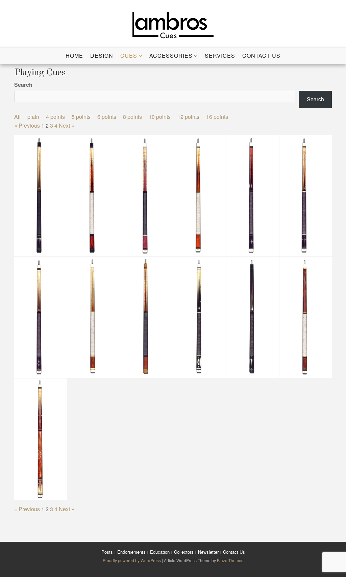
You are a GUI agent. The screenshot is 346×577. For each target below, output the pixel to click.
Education (160, 552)
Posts (107, 552)
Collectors (184, 552)
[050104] (199, 195)
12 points (188, 117)
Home (74, 55)
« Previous (27, 125)
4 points (55, 117)
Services (220, 55)
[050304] (40, 195)
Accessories (171, 55)
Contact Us (261, 55)
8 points (132, 117)
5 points (81, 117)
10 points (160, 117)
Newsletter (208, 552)
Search (23, 84)
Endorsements (131, 552)
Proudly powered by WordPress (132, 560)
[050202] (93, 195)
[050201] (146, 195)
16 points (217, 117)
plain (33, 117)
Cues (128, 55)
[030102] (146, 317)
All (17, 117)
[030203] (93, 317)
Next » (66, 125)
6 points (106, 117)
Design (101, 55)
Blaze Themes (230, 560)
